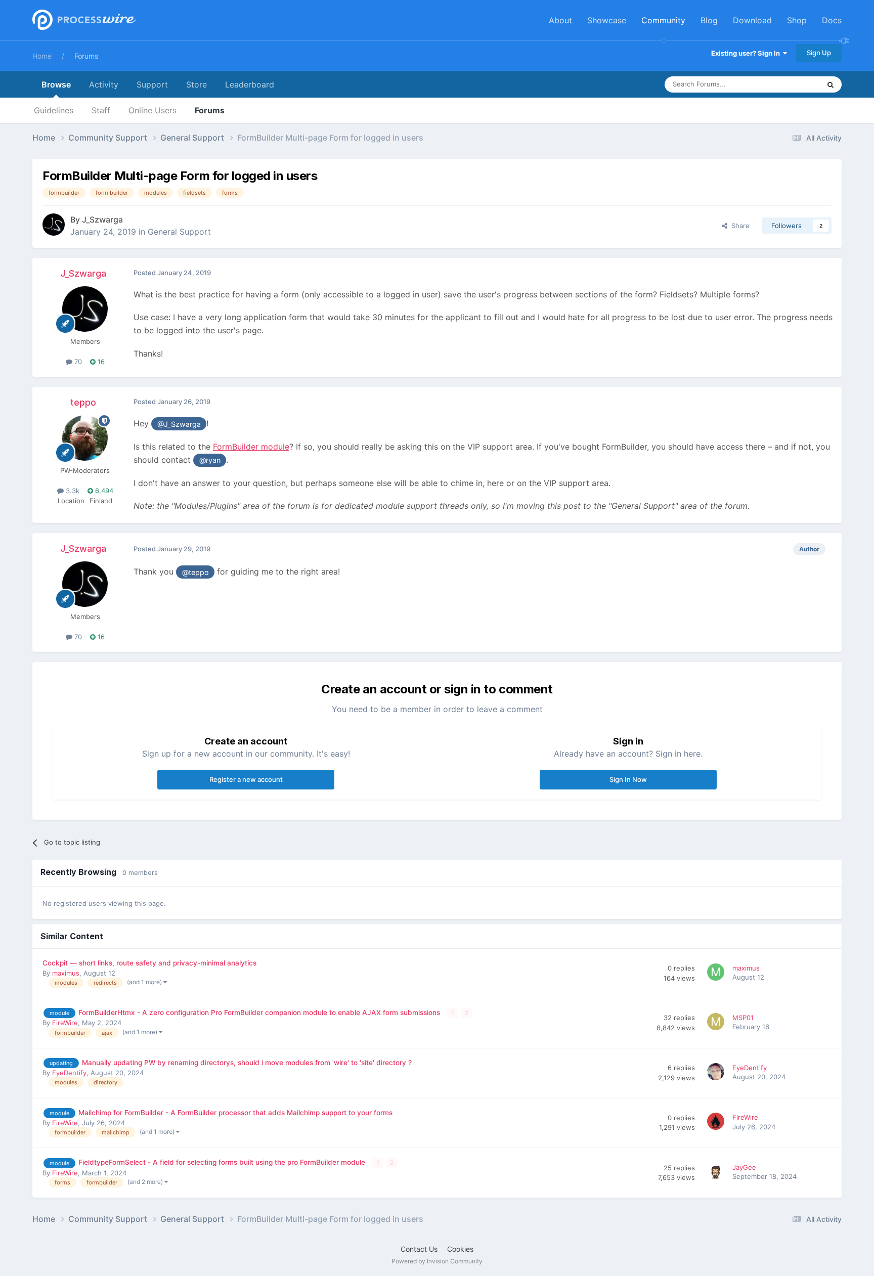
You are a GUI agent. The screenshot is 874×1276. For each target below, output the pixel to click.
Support (152, 84)
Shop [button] (797, 20)
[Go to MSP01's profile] (717, 1023)
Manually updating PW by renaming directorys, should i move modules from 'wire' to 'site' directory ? (247, 1063)
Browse (56, 84)
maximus (65, 973)
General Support (179, 232)
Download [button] (752, 20)
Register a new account (246, 779)
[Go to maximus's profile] (717, 973)
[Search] (830, 84)
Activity (103, 84)
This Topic (791, 84)
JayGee (744, 1167)
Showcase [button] (606, 20)
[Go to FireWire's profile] (717, 1123)
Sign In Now (628, 779)
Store (196, 84)
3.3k (71, 491)
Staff (101, 110)
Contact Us (419, 1249)
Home (42, 56)
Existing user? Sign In (747, 53)
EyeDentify (69, 1073)
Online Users (152, 110)
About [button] (560, 20)
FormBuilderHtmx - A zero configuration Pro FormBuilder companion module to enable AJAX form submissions (260, 1012)
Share (738, 226)
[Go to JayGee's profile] (717, 1173)
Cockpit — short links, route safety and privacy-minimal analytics (149, 963)
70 (77, 362)
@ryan (210, 460)
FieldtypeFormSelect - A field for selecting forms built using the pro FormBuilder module (222, 1162)
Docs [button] (832, 20)
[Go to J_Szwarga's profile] (53, 224)
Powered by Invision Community (437, 1261)
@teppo (195, 572)
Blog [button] (709, 20)
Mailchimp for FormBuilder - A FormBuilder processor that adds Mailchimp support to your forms (235, 1113)
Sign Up (819, 53)
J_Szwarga (102, 219)
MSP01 (743, 1018)
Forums (86, 56)
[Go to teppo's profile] (85, 438)
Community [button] (663, 20)
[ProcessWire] (83, 20)
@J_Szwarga (179, 424)
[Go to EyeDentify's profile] (717, 1073)
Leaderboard (249, 84)
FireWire (65, 1023)
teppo (83, 402)
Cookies (460, 1249)
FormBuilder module (251, 447)
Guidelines (53, 110)
